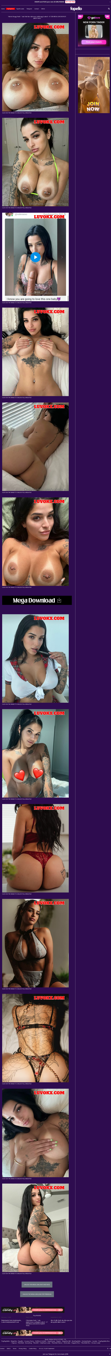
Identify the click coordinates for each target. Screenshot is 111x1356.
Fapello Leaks (20, 9)
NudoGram (51, 1341)
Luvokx (94, 1341)
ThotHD (36, 1343)
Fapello (20, 1341)
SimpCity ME (66, 1341)
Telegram (29, 9)
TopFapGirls (10, 9)
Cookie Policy (32, 1348)
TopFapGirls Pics (104, 1341)
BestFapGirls (76, 1341)
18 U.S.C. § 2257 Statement (46, 1348)
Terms (14, 1348)
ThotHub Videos (57, 1343)
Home (3, 9)
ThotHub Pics (85, 1343)
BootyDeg (28, 1343)
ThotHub (21, 1343)
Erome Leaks (96, 1343)
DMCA (43, 9)
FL (65, 1339)
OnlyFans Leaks (45, 1343)
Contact (36, 9)
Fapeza (14, 1343)
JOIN (66, 1354)
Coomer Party (29, 1341)
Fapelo (58, 1341)
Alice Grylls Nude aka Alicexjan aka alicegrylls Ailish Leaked (61, 1321)
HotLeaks (67, 1343)
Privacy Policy (23, 1348)
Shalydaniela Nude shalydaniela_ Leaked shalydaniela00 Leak (11, 1321)
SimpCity (14, 1341)
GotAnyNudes (86, 1341)
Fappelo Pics (76, 1343)
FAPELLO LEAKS (40, 1341)
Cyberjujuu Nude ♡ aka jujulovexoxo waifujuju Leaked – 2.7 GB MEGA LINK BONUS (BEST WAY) (37, 1322)
